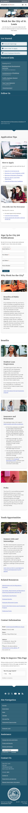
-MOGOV (7, 5)
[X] (12, 693)
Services (4, 705)
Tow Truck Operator (8, 83)
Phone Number (6, 265)
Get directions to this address (10, 648)
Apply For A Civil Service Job (12, 171)
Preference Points (7, 611)
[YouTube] (15, 693)
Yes (6, 673)
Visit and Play (5, 719)
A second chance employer (12, 215)
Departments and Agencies (14, 8)
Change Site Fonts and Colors (10, 740)
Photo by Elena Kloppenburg (20, 480)
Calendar (4, 715)
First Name (5, 255)
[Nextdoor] (19, 693)
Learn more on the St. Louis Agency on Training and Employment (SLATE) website (14, 569)
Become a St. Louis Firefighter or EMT (15, 173)
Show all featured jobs (7, 88)
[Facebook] (5, 693)
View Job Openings (10, 44)
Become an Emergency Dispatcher (13, 175)
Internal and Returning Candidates (14, 181)
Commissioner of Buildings (10, 73)
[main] (14, 346)
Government (3, 8)
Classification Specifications (9, 595)
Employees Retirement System (10, 602)
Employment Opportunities (9, 722)
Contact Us (5, 775)
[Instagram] (9, 693)
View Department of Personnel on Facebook (12, 121)
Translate (13, 752)
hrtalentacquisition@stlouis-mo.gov (15, 627)
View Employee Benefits (12, 53)
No (10, 673)
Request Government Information (11, 782)
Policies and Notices (7, 746)
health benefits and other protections (13, 424)
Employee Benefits (7, 599)
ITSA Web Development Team (6, 802)
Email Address (6, 249)
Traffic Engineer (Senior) (10, 78)
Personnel (24, 8)
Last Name (5, 260)
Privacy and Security (7, 743)
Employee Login (6, 728)
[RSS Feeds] (22, 693)
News (3, 712)
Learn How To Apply (10, 48)
